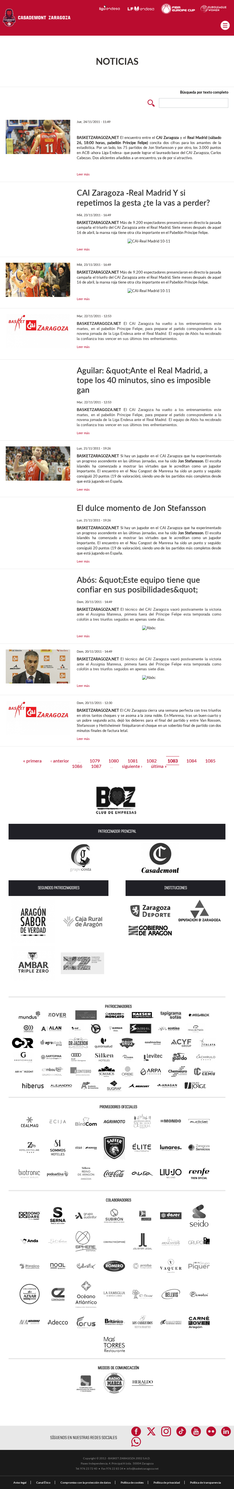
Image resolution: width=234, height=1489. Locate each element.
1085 (210, 760)
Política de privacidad (167, 1482)
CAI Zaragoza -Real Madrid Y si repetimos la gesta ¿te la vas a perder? (143, 197)
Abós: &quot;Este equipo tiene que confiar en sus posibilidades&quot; (138, 584)
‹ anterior (60, 760)
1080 (113, 760)
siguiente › (132, 766)
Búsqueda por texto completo (204, 92)
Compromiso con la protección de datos (85, 1482)
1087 (96, 766)
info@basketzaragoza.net (143, 1468)
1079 (95, 760)
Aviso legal (19, 1482)
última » (159, 766)
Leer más (83, 174)
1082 (151, 760)
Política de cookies (132, 1482)
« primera (32, 760)
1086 (77, 766)
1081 (133, 760)
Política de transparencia (205, 1482)
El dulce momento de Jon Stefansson (141, 508)
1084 (191, 760)
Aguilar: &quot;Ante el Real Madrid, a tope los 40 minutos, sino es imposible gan (144, 379)
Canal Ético (43, 1482)
